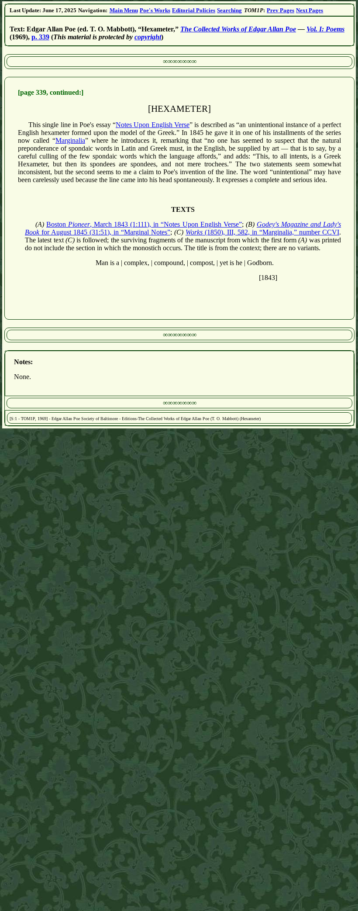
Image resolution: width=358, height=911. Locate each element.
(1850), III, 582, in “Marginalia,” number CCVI (262, 232)
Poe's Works (155, 10)
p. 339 (40, 37)
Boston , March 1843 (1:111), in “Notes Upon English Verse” (144, 224)
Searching (229, 10)
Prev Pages (280, 10)
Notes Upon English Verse (152, 124)
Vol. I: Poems (325, 29)
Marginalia (70, 140)
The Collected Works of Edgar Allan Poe (238, 29)
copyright (147, 37)
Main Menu (124, 10)
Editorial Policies (193, 10)
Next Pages (309, 10)
